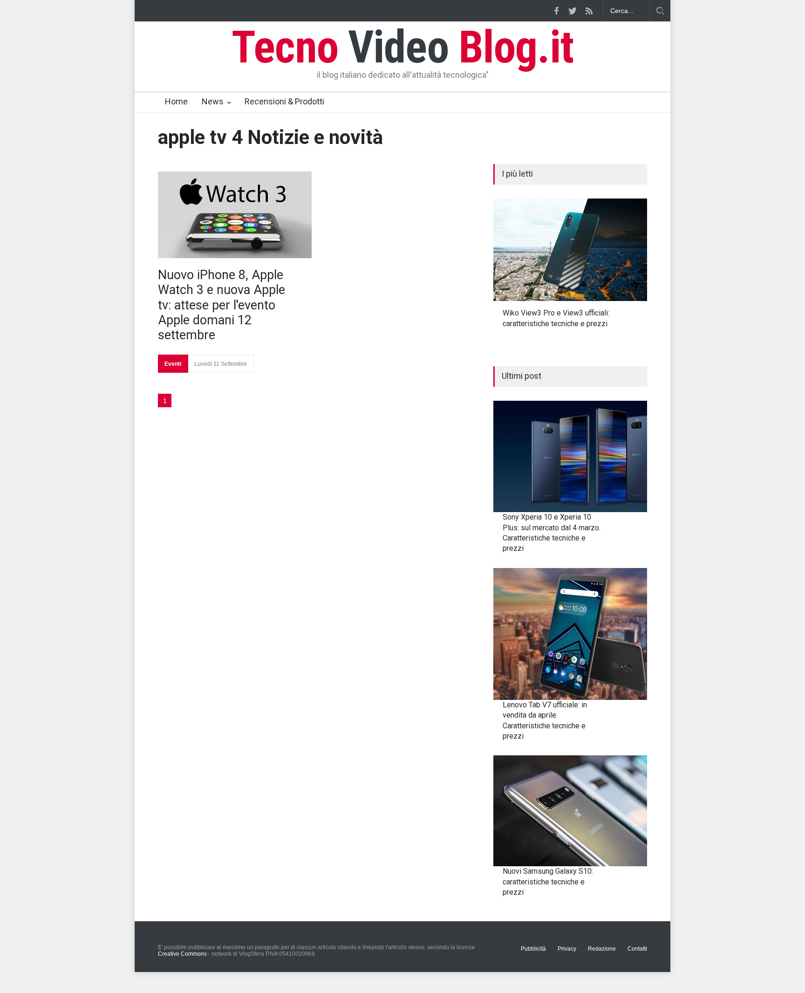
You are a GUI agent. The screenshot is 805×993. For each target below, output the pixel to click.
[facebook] (556, 11)
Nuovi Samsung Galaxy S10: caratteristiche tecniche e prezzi (548, 882)
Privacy (567, 948)
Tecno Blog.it (402, 47)
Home (176, 101)
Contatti (637, 948)
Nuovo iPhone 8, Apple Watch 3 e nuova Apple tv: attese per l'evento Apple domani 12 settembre (221, 305)
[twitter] (573, 11)
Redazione (602, 948)
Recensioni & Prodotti (284, 101)
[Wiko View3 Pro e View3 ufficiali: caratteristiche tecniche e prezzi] (570, 250)
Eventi (172, 364)
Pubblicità (533, 948)
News (213, 101)
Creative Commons (182, 954)
